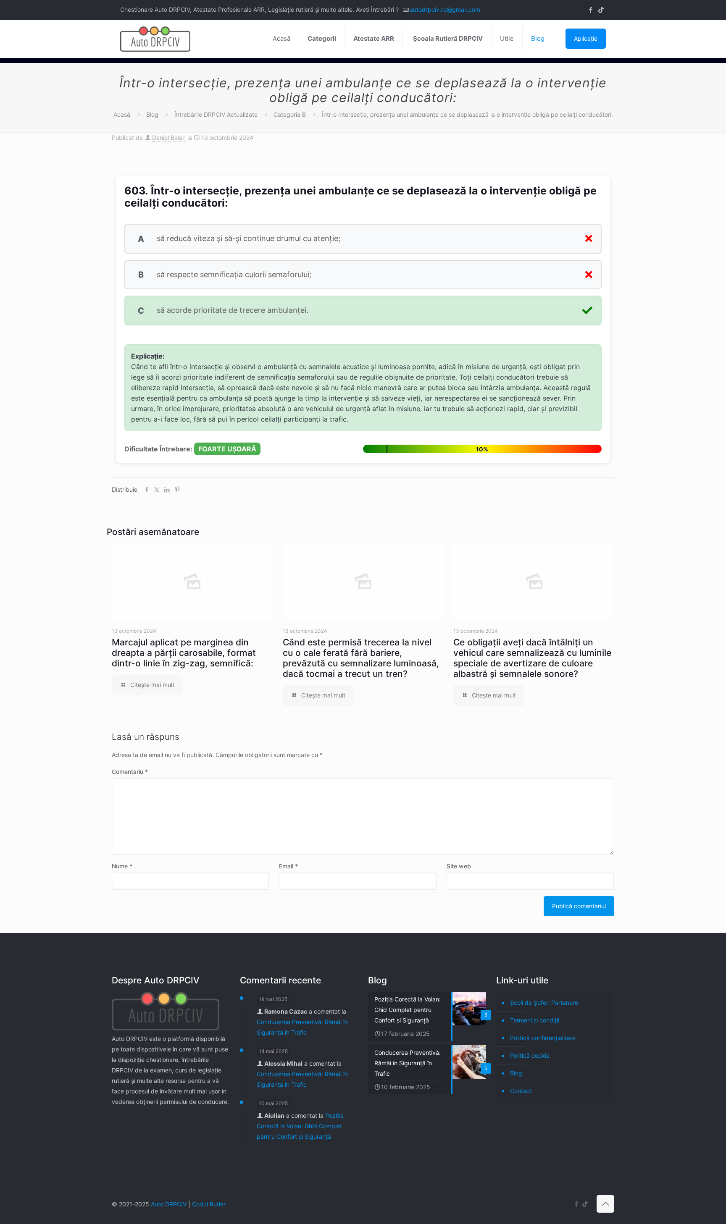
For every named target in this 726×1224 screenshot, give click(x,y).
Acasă (121, 114)
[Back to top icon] (605, 1204)
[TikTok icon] (601, 10)
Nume (122, 866)
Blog (152, 114)
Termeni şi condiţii (534, 1020)
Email (288, 866)
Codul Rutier (209, 1204)
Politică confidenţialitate (543, 1037)
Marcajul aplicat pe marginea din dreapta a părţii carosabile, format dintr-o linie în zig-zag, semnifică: (184, 652)
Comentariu (130, 771)
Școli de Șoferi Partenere (544, 1002)
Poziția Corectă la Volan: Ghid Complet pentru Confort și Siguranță (300, 1126)
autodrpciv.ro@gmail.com (445, 9)
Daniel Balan (169, 137)
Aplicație (585, 38)
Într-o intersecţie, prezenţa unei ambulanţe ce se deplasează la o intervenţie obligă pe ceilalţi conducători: (467, 114)
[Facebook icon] (590, 10)
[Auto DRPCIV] (155, 39)
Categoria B (290, 114)
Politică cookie (530, 1055)
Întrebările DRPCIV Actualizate (216, 114)
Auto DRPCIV (169, 1204)
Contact (521, 1090)
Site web (459, 866)
